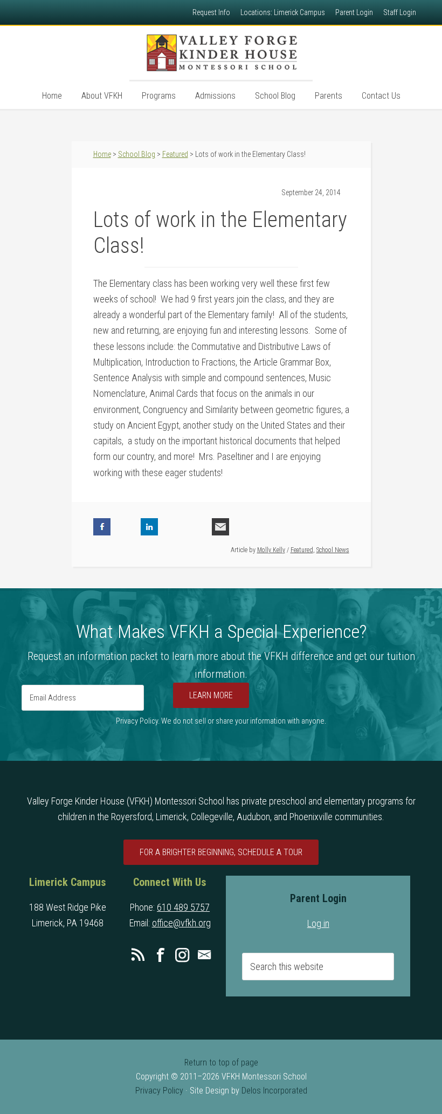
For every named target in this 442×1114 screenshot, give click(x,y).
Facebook (160, 955)
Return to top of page (221, 1062)
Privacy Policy (159, 1090)
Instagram (182, 955)
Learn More (211, 695)
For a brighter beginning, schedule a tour (221, 852)
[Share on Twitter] (125, 526)
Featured (302, 550)
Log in (318, 923)
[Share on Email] (220, 526)
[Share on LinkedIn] (149, 526)
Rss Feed (138, 955)
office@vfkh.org (181, 923)
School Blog (136, 154)
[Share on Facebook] (101, 526)
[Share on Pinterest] (173, 526)
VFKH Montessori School (221, 53)
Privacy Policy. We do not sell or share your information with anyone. (221, 721)
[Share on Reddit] (196, 526)
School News (332, 550)
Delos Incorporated (274, 1090)
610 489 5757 (183, 907)
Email (204, 955)
